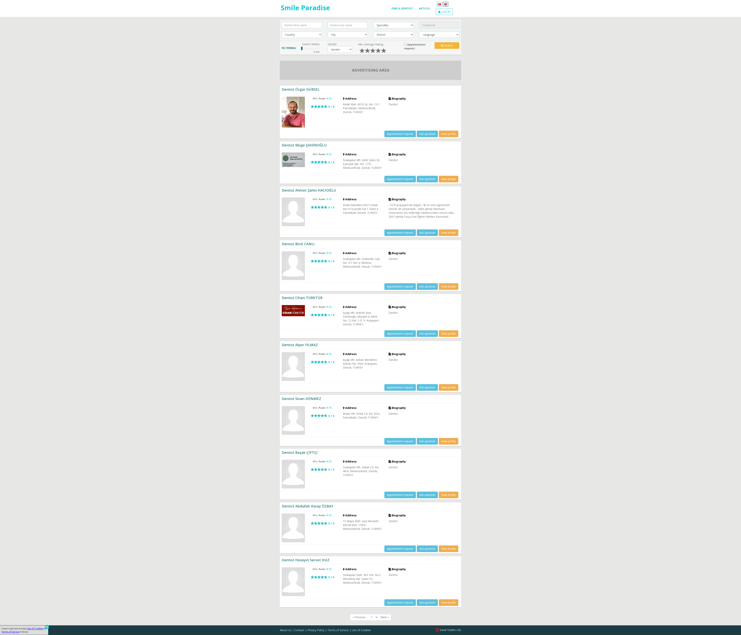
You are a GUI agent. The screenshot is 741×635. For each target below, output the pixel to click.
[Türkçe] (439, 4)
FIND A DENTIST (402, 8)
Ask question (427, 134)
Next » (385, 617)
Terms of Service (338, 630)
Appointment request (415, 46)
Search (448, 45)
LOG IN (445, 12)
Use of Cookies (361, 630)
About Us (285, 630)
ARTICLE (424, 8)
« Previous (359, 617)
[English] (445, 4)
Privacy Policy (315, 630)
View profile (448, 134)
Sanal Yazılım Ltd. (450, 630)
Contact (299, 630)
